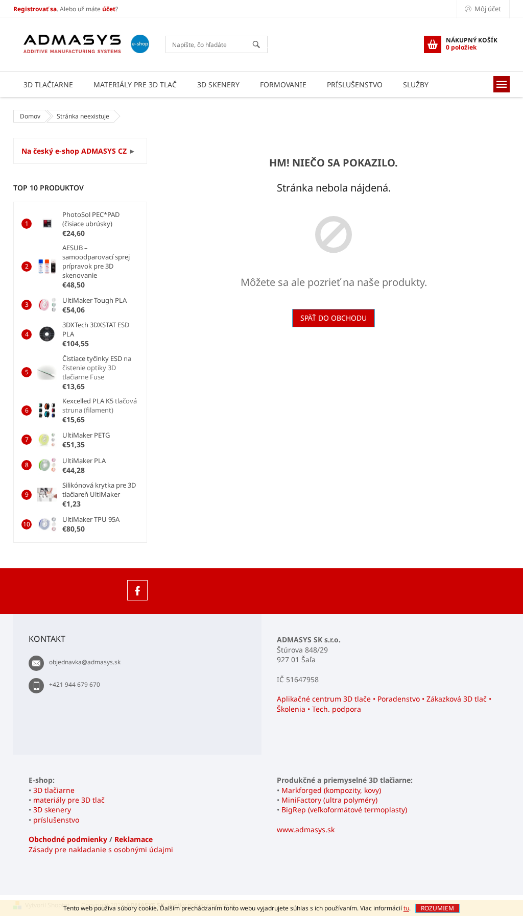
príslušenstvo (56, 820)
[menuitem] (48, 84)
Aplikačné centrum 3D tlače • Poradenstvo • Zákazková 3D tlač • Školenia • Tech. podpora (384, 703)
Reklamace (133, 839)
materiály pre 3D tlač (69, 800)
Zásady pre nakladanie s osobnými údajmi (101, 849)
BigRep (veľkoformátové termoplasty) (344, 809)
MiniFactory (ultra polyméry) (329, 800)
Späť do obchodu (333, 318)
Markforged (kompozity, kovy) (331, 790)
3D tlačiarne (54, 790)
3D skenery (52, 809)
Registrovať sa (35, 9)
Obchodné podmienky (68, 839)
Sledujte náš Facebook (137, 590)
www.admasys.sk (306, 829)
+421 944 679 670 (74, 684)
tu (406, 908)
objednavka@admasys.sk (85, 662)
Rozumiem (437, 908)
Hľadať (261, 45)
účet (108, 9)
